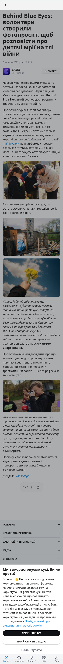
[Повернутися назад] (5, 5)
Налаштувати (31, 650)
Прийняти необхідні (31, 641)
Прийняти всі (31, 633)
